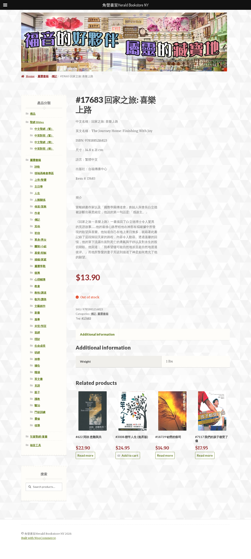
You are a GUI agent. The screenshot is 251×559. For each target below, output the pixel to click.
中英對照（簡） (44, 148)
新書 (37, 312)
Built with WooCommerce (38, 538)
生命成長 (40, 345)
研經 (37, 352)
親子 (37, 392)
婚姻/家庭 (40, 259)
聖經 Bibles (37, 122)
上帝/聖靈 (40, 179)
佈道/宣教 (40, 206)
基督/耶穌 (40, 252)
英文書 (39, 379)
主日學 (39, 186)
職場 (37, 372)
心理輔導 (40, 279)
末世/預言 (40, 326)
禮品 (32, 113)
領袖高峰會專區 (44, 173)
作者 (37, 213)
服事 (37, 319)
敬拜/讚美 (40, 299)
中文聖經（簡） (44, 142)
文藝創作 (40, 306)
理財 (37, 339)
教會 (37, 286)
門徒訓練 (40, 412)
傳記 (54, 76)
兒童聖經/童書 (38, 436)
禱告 (37, 365)
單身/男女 (40, 239)
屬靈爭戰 (40, 266)
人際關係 (40, 199)
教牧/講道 (40, 292)
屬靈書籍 (43, 76)
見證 (37, 385)
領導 (37, 425)
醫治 (37, 405)
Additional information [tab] (97, 334)
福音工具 (35, 445)
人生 (37, 193)
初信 (37, 233)
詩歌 (37, 166)
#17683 (86, 318)
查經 (37, 332)
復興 (37, 272)
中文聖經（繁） (44, 128)
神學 (37, 359)
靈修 (37, 418)
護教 (37, 399)
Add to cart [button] (130, 455)
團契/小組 (40, 246)
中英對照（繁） (44, 135)
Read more (85, 455)
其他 (37, 226)
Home (30, 76)
